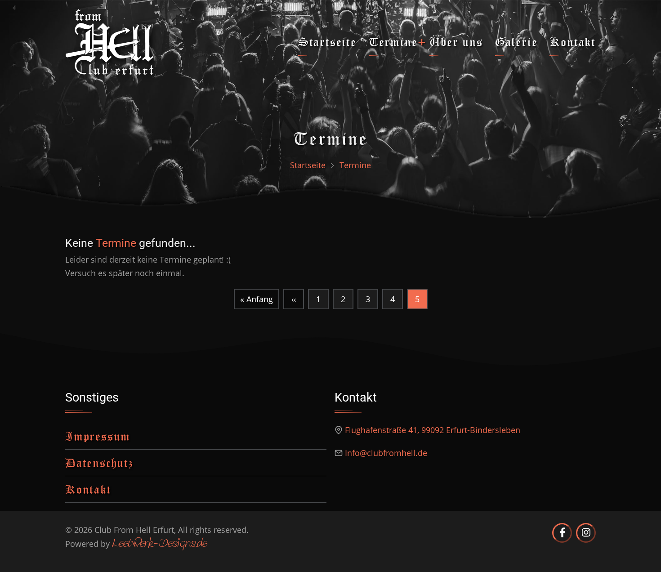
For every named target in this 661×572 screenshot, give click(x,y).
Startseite (327, 41)
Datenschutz (99, 462)
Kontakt (572, 41)
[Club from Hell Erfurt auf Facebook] (562, 533)
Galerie (516, 41)
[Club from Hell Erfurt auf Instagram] (586, 533)
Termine (393, 41)
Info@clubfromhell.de (386, 452)
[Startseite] (109, 41)
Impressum (97, 436)
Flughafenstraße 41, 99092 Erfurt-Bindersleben (432, 430)
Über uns (455, 41)
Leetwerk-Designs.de (159, 544)
